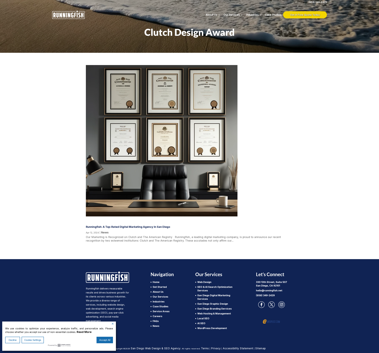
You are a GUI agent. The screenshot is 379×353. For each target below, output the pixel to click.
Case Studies (273, 14)
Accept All (104, 340)
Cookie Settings (32, 340)
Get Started (160, 286)
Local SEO (203, 318)
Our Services (232, 14)
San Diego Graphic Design (212, 303)
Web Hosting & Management (214, 313)
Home (156, 282)
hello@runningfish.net (269, 290)
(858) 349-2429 (318, 2)
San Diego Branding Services (214, 308)
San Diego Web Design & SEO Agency (156, 348)
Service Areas (161, 311)
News (105, 232)
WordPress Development (212, 328)
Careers (157, 316)
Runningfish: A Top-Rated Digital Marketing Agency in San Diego (128, 226)
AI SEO (201, 323)
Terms (205, 348)
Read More (84, 331)
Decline (13, 340)
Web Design (204, 282)
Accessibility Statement (238, 348)
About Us (211, 14)
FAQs (156, 321)
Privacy (216, 348)
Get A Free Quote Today (305, 14)
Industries (252, 14)
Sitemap (260, 348)
